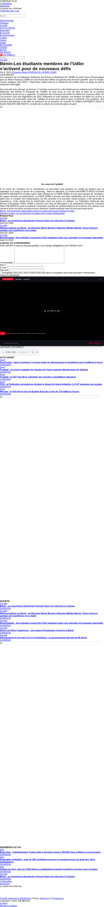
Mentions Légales (8, 906)
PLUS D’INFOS (7, 28)
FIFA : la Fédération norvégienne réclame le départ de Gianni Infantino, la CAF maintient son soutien (51, 384)
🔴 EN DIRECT (7, 55)
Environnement (7, 35)
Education (5, 30)
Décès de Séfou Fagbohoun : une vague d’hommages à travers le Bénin (37, 630)
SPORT (4, 47)
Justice (3, 40)
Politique (4, 23)
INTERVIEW (6, 45)
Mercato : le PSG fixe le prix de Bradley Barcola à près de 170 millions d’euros (39, 391)
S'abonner (96, 343)
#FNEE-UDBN (49, 72)
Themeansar (57, 898)
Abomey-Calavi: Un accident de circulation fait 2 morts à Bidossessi (32, 213)
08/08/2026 (5, 387)
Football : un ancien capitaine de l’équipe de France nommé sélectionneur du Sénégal (44, 370)
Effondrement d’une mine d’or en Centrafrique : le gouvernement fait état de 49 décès (43, 638)
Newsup (44, 898)
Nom (3, 265)
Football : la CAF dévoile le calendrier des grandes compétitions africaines (38, 377)
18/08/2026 (5, 372)
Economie (5, 33)
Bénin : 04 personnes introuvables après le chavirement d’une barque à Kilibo (37, 211)
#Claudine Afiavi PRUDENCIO (26, 72)
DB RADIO (5, 52)
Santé (3, 42)
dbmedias (4, 6)
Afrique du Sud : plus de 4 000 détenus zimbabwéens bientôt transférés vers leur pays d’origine (49, 869)
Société (3, 25)
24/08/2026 (5, 625)
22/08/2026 (5, 633)
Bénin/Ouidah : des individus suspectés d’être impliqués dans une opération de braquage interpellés (51, 238)
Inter (2, 850)
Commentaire (7, 262)
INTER (3, 50)
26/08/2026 (5, 608)
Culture (3, 38)
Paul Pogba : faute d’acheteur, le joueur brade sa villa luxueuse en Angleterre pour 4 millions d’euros (51, 362)
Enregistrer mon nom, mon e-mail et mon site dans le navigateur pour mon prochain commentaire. (48, 273)
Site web (4, 270)
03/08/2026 (5, 394)
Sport (2, 360)
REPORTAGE (7, 21)
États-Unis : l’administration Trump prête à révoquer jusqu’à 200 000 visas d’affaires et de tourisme (50, 852)
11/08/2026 (5, 379)
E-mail (4, 267)
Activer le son (53, 311)
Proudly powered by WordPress (15, 898)
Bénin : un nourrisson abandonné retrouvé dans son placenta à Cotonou (37, 221)
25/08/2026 (5, 365)
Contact (3, 903)
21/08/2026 (5, 640)
